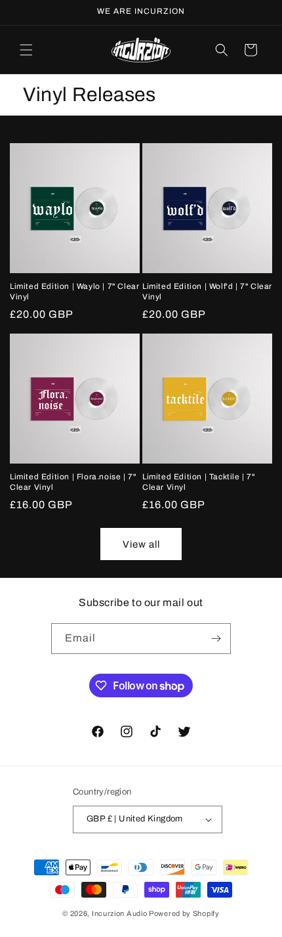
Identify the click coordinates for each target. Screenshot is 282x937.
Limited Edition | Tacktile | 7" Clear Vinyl (198, 482)
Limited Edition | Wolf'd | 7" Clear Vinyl (207, 291)
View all (141, 544)
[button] (26, 49)
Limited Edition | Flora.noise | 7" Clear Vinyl (73, 482)
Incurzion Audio (120, 913)
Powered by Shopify (184, 913)
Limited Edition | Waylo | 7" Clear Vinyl (74, 291)
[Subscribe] (215, 638)
